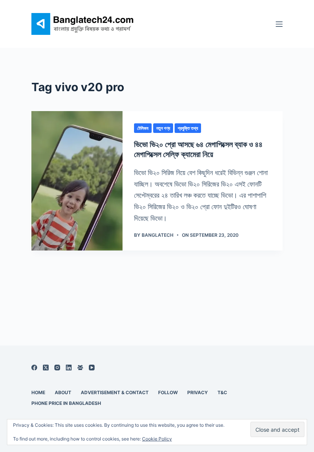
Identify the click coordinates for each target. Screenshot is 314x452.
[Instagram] (57, 367)
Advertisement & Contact (115, 392)
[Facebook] (34, 367)
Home (38, 392)
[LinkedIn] (69, 367)
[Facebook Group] (80, 367)
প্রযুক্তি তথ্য (188, 128)
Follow (168, 392)
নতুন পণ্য (163, 128)
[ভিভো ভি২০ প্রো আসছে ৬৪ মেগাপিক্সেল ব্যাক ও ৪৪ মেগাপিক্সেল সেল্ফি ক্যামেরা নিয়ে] (77, 181)
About (63, 392)
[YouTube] (92, 367)
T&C (222, 392)
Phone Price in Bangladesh (66, 403)
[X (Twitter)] (46, 367)
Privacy (197, 392)
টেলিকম (143, 128)
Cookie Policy (157, 439)
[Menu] (279, 24)
